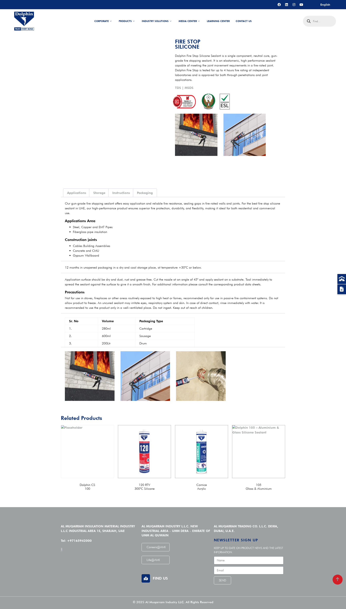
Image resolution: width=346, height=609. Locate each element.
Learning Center (218, 21)
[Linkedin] (286, 4)
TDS (178, 88)
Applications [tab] (76, 193)
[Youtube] (301, 4)
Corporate (101, 21)
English (325, 4)
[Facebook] (279, 4)
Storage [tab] (99, 193)
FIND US (160, 578)
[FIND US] (146, 578)
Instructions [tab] (121, 193)
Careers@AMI (156, 547)
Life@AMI (153, 560)
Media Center (188, 21)
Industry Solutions (155, 21)
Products (125, 21)
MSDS (189, 88)
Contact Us (244, 21)
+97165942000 (79, 541)
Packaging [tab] (145, 193)
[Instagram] (294, 4)
